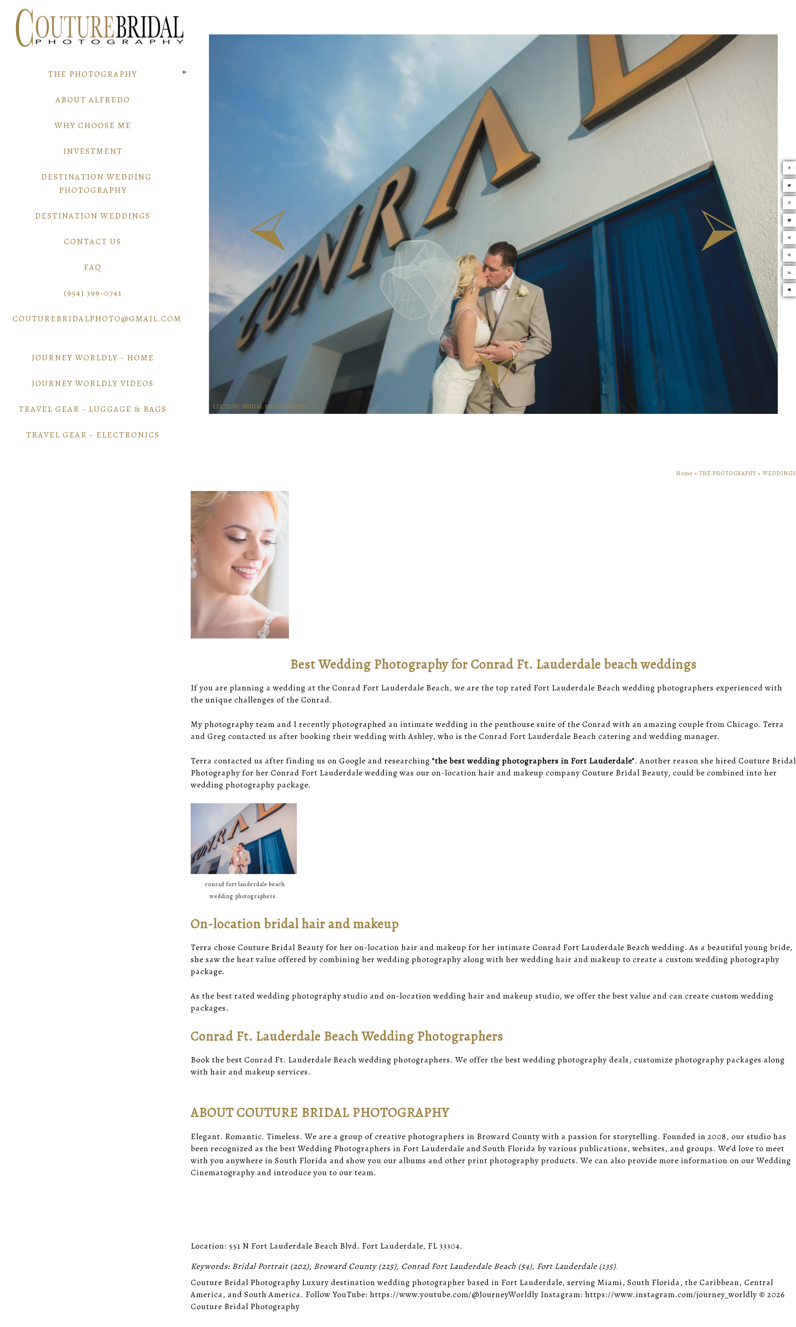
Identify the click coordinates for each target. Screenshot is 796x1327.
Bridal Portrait (260, 1266)
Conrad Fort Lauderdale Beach (458, 1266)
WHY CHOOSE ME (92, 125)
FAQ (93, 267)
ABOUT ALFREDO (93, 99)
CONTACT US (92, 241)
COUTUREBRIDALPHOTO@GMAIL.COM (97, 318)
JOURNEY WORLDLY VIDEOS (93, 383)
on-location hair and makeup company (506, 772)
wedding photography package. (251, 784)
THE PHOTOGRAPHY (92, 74)
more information (693, 1160)
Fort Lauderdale (567, 1266)
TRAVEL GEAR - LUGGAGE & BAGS (93, 409)
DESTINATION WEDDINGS (92, 215)
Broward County (345, 1266)
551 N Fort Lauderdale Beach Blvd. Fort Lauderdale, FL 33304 (344, 1246)
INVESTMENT (93, 151)
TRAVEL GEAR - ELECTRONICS (93, 434)
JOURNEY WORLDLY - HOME (93, 357)
